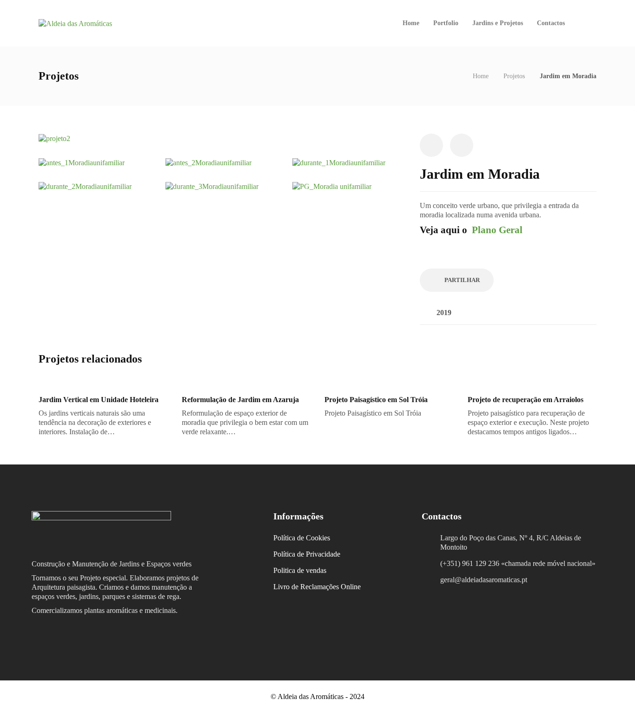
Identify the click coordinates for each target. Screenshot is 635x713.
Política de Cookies (301, 538)
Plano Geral (497, 229)
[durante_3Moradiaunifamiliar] (211, 186)
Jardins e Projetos (497, 23)
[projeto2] (54, 138)
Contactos (551, 23)
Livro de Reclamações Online (317, 587)
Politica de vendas (299, 570)
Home (411, 23)
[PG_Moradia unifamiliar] (331, 186)
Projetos (514, 76)
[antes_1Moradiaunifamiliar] (82, 162)
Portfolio (445, 23)
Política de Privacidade (306, 554)
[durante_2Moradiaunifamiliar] (85, 186)
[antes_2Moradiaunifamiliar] (208, 162)
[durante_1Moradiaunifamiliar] (338, 162)
